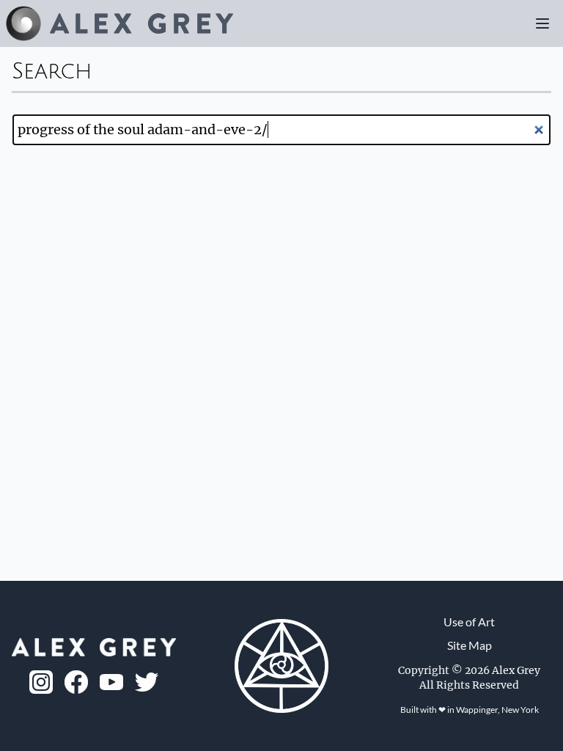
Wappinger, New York (497, 709)
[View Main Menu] (542, 23)
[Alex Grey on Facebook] (76, 682)
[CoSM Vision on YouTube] (111, 682)
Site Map (469, 645)
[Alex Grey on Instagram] (41, 682)
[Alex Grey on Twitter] (146, 682)
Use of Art (469, 622)
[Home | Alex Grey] (119, 23)
